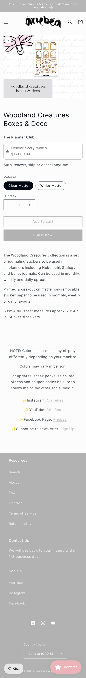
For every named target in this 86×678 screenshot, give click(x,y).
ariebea (36, 671)
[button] (6, 22)
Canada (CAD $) (40, 653)
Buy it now (43, 235)
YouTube (16, 583)
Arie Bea (53, 410)
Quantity (10, 196)
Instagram (17, 593)
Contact (15, 503)
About (14, 482)
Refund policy (20, 524)
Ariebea (60, 419)
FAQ (12, 493)
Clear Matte (18, 186)
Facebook (17, 603)
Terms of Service (23, 513)
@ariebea (55, 400)
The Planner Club (19, 137)
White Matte (51, 186)
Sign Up (67, 429)
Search (14, 472)
